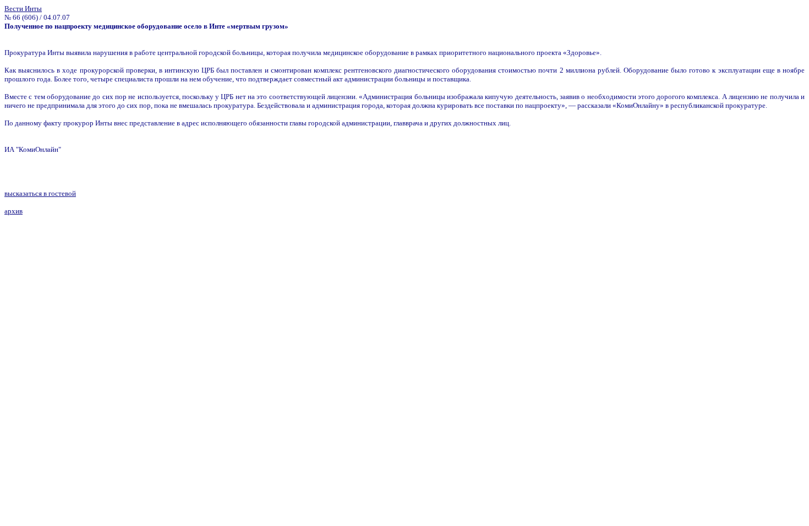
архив (13, 211)
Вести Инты (23, 8)
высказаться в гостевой (40, 193)
